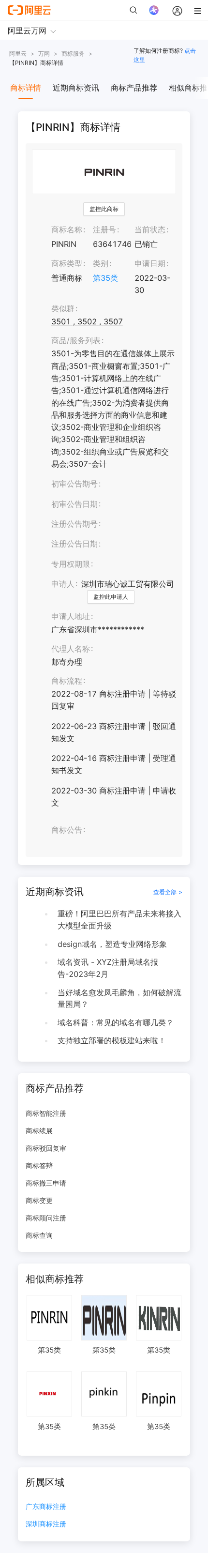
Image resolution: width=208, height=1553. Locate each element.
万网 (44, 53)
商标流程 (66, 680)
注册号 (104, 229)
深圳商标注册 (46, 1524)
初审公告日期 (74, 504)
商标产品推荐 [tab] (134, 87)
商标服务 (73, 53)
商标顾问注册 (46, 1218)
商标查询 (39, 1235)
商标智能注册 (46, 1113)
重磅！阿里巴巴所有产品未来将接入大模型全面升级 (119, 919)
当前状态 (149, 229)
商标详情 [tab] (25, 87)
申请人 (62, 584)
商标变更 (39, 1200)
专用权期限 (70, 564)
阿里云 (18, 53)
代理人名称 (70, 649)
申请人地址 (70, 616)
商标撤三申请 (46, 1183)
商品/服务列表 (76, 340)
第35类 (105, 278)
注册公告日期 (74, 543)
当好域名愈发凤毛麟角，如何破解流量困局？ (119, 998)
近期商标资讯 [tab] (76, 87)
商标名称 (66, 229)
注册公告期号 (74, 524)
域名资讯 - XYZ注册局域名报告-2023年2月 (108, 968)
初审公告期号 (74, 483)
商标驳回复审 (46, 1148)
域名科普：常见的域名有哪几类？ (116, 1022)
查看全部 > (167, 892)
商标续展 (39, 1131)
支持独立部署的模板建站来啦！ (112, 1040)
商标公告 (66, 830)
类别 (100, 263)
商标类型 (66, 263)
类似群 (62, 308)
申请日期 (149, 263)
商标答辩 (39, 1165)
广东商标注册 (46, 1506)
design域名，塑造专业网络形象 (112, 944)
